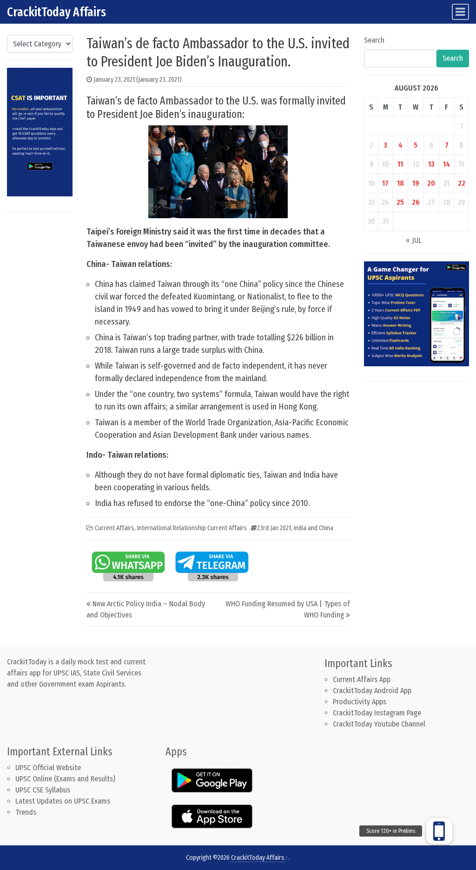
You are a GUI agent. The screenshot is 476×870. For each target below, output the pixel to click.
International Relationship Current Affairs (192, 528)
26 (416, 202)
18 (400, 183)
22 (461, 183)
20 (431, 183)
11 (400, 164)
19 (415, 183)
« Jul (414, 240)
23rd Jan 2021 (274, 528)
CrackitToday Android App (372, 690)
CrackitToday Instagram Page (377, 712)
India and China (313, 528)
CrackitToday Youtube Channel (379, 724)
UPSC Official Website (48, 767)
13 (431, 164)
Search (374, 40)
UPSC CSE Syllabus (43, 790)
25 (400, 202)
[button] (439, 831)
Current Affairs (114, 528)
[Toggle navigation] (460, 12)
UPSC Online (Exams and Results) (65, 778)
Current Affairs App (361, 679)
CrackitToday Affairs (56, 11)
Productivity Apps (359, 701)
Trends (25, 812)
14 (446, 164)
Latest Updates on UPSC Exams (62, 801)
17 (385, 183)
